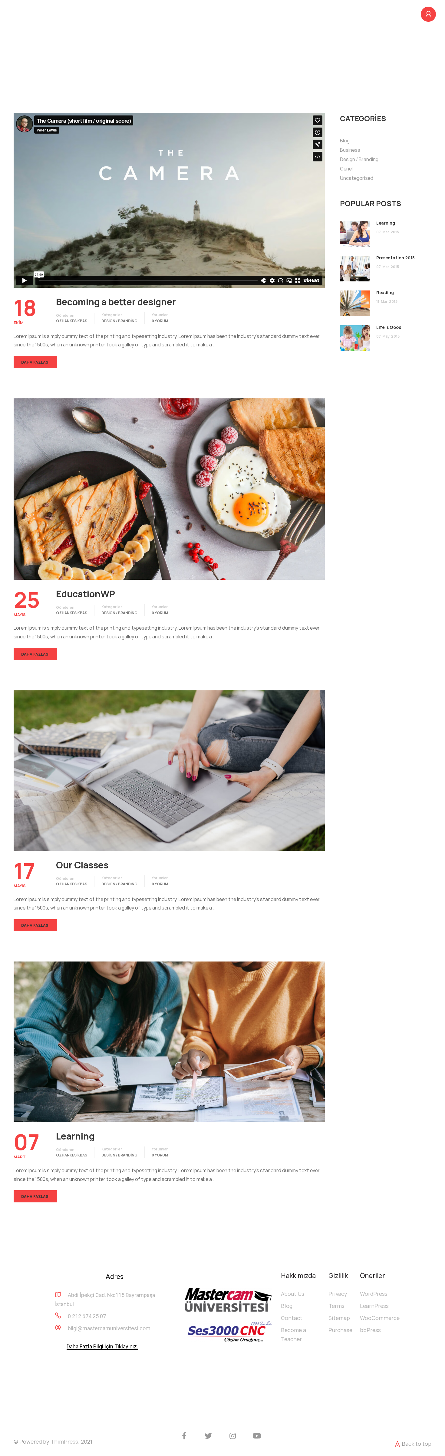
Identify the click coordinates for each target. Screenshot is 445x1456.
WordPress (373, 1293)
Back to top (416, 1443)
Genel (346, 168)
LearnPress (374, 1305)
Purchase (340, 1330)
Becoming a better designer (116, 302)
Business (350, 150)
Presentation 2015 (395, 258)
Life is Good (388, 327)
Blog (367, 14)
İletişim (399, 14)
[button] (102, 1347)
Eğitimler (333, 14)
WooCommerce (380, 1317)
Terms (336, 1305)
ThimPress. (65, 1441)
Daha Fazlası (35, 362)
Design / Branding (119, 320)
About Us (292, 1293)
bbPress (370, 1330)
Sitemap (339, 1317)
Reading (385, 292)
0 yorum (160, 320)
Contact (291, 1317)
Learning (75, 1136)
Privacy (337, 1293)
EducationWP (85, 594)
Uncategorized (356, 178)
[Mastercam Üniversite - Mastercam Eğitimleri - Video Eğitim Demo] (47, 17)
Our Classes (82, 865)
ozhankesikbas (71, 320)
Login (428, 14)
